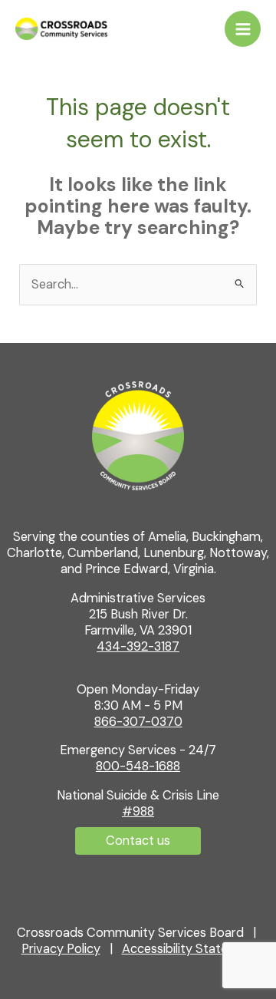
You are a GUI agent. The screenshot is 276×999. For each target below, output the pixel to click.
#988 (138, 811)
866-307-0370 (138, 722)
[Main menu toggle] (243, 29)
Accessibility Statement (190, 949)
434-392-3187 (138, 646)
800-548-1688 (138, 766)
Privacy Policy (60, 949)
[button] (138, 841)
